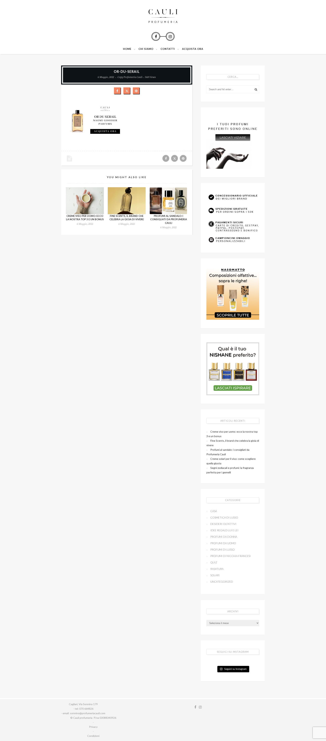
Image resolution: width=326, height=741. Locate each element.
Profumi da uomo (223, 543)
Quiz (213, 562)
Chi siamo (145, 48)
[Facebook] (155, 36)
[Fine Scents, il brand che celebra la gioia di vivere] (127, 200)
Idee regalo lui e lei (224, 530)
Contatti (168, 48)
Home (127, 48)
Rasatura (217, 568)
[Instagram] (170, 36)
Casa (213, 511)
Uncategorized (221, 581)
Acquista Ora (192, 48)
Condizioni (93, 735)
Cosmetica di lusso (224, 517)
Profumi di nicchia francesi (230, 556)
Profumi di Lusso (222, 549)
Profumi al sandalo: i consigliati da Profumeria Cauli (168, 219)
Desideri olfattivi (223, 523)
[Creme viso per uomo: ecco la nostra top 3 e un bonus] (85, 200)
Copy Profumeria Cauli (130, 77)
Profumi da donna (223, 536)
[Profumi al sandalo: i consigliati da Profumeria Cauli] (168, 200)
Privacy (93, 726)
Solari (215, 575)
